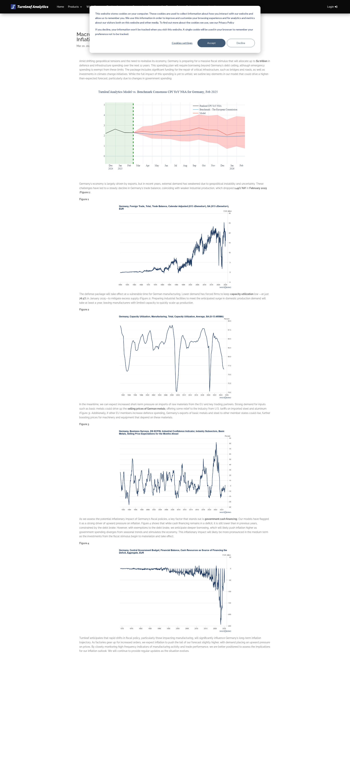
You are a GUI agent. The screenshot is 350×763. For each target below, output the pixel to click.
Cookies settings (182, 42)
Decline (241, 42)
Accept (211, 42)
